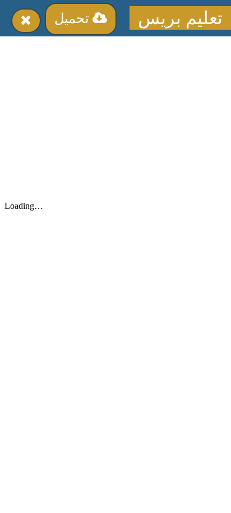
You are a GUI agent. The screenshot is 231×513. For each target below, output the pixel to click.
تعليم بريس (180, 18)
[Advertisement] (115, 114)
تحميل (73, 18)
